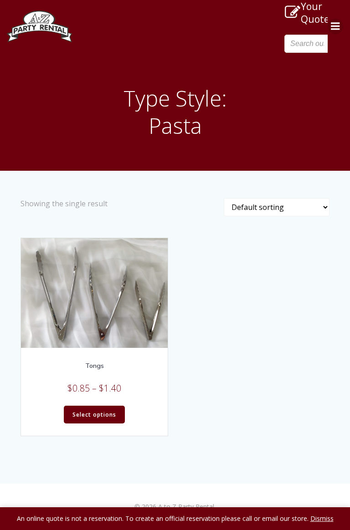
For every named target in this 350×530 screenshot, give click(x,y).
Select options (94, 414)
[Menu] (335, 26)
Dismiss (322, 518)
